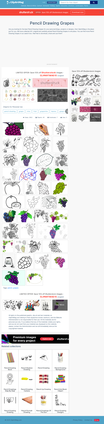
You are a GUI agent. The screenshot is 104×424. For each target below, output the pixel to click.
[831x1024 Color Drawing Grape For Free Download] (31, 145)
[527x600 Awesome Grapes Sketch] (60, 145)
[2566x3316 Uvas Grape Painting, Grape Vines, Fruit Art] (7, 247)
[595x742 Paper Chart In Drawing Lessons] (20, 247)
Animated (46, 5)
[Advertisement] (51, 49)
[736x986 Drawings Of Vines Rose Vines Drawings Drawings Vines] (29, 189)
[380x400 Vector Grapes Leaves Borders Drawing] (34, 278)
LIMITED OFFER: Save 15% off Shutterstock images (41, 294)
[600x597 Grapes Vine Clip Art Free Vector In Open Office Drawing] (25, 217)
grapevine (44, 111)
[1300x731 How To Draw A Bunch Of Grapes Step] (53, 232)
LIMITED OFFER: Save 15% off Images (39, 73)
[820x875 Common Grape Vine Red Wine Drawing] (61, 161)
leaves (53, 111)
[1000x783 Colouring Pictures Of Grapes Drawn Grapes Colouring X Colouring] (44, 161)
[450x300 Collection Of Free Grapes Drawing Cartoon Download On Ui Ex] (13, 129)
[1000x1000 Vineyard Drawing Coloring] (25, 262)
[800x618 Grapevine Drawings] (59, 217)
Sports (58, 5)
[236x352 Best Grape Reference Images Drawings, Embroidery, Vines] (45, 145)
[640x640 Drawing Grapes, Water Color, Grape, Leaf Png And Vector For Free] (60, 174)
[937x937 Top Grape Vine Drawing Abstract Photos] (60, 129)
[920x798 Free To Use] (59, 189)
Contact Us (88, 420)
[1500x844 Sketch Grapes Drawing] (55, 247)
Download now (77, 12)
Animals (23, 5)
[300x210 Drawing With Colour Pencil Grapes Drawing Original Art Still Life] (12, 189)
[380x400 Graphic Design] (28, 231)
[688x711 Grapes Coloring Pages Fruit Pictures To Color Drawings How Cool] (49, 203)
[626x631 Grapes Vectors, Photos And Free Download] (9, 217)
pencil (10, 288)
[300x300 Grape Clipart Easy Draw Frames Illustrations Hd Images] (33, 203)
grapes (15, 288)
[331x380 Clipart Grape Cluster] (42, 262)
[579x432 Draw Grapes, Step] (28, 174)
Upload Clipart (52, 2)
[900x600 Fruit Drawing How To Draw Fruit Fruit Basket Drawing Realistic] (13, 203)
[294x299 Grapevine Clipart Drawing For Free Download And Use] (10, 232)
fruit (35, 111)
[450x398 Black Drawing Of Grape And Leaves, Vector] (10, 161)
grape (21, 111)
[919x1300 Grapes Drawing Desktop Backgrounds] (63, 203)
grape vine (64, 111)
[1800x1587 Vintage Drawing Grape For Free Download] (12, 145)
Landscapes (79, 5)
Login (43, 2)
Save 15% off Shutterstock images (86, 71)
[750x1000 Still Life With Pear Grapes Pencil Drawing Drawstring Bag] (8, 262)
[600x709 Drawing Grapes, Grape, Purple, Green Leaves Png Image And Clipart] (46, 174)
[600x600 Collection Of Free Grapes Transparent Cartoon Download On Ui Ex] (27, 161)
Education (64, 5)
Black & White (31, 5)
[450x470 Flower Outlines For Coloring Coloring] (43, 189)
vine (28, 111)
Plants (86, 5)
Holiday (52, 5)
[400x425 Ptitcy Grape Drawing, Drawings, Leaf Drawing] (34, 247)
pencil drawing (10, 111)
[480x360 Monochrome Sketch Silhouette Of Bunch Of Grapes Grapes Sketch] (13, 278)
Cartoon (39, 5)
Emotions (71, 5)
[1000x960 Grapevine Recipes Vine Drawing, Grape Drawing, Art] (40, 217)
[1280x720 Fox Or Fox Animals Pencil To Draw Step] (39, 129)
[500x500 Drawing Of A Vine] (59, 262)
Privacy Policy (77, 420)
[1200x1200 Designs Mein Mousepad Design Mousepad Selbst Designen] (9, 174)
